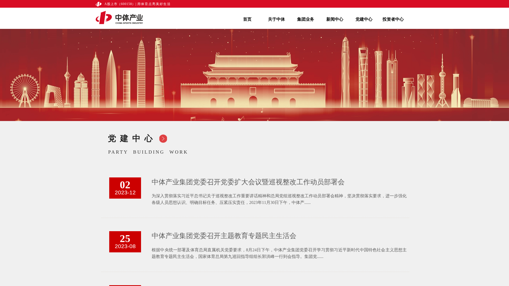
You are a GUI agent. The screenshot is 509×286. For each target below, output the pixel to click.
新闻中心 (334, 19)
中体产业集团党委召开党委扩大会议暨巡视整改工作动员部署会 (248, 182)
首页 (247, 19)
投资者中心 (393, 19)
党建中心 (364, 19)
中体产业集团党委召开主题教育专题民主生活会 (224, 236)
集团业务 (305, 19)
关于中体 (276, 19)
